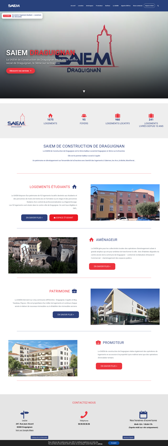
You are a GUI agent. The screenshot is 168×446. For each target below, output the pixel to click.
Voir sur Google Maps (25, 430)
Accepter (113, 443)
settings (99, 444)
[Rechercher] (158, 5)
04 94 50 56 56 (84, 424)
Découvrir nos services (19, 71)
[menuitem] (73, 5)
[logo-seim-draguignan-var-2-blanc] (14, 5)
